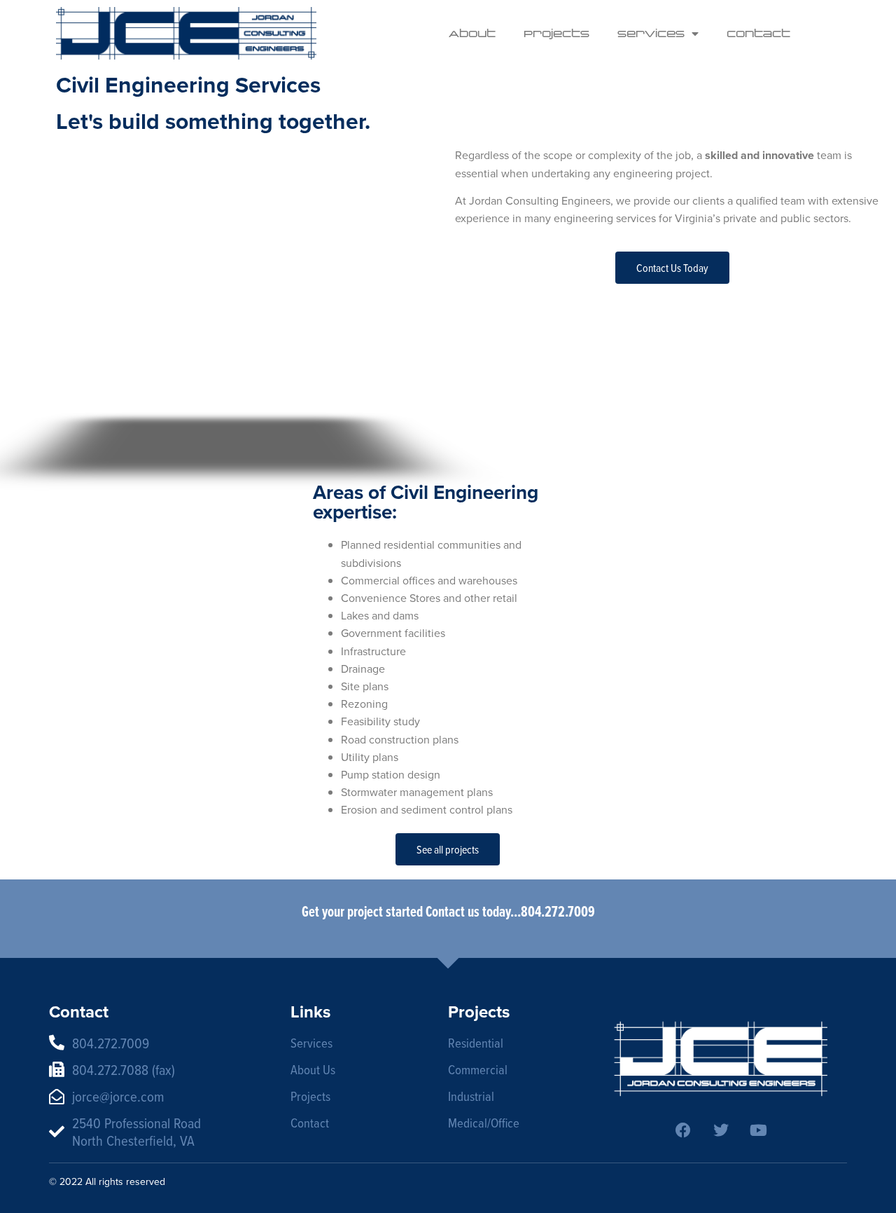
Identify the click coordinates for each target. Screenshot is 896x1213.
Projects (556, 33)
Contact (758, 33)
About (472, 33)
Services (651, 33)
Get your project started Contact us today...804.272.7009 (448, 911)
